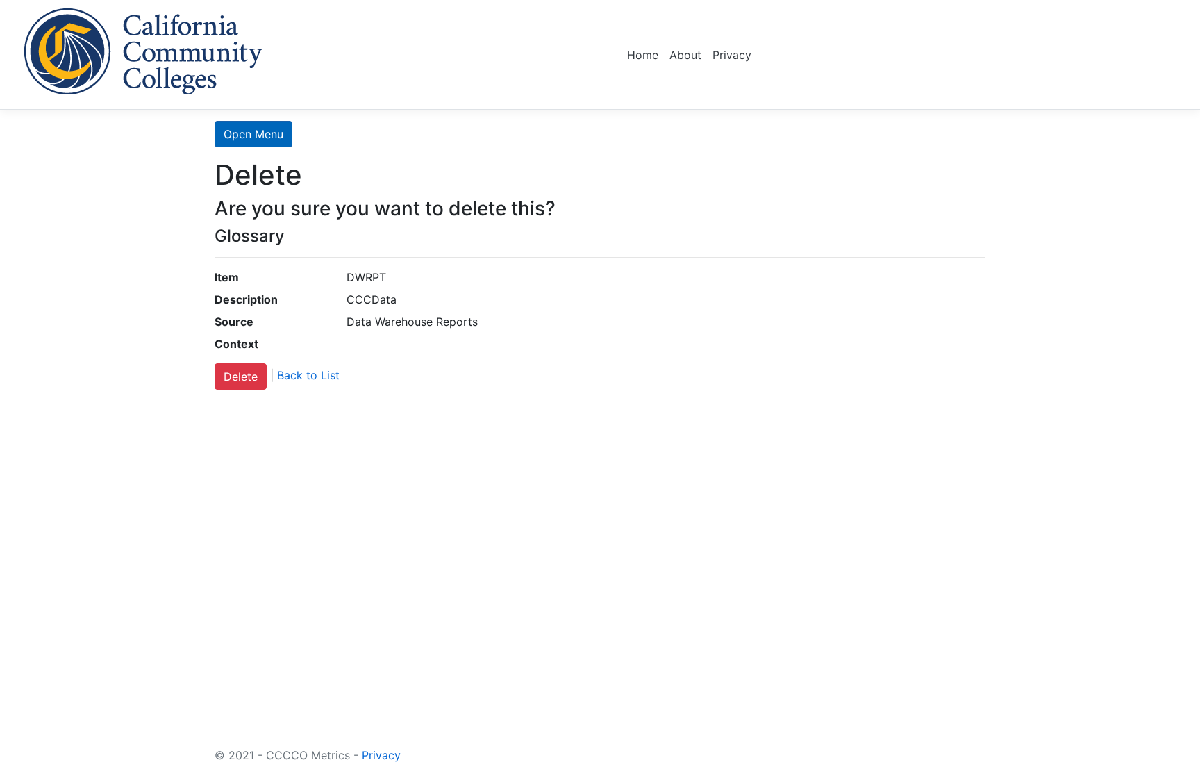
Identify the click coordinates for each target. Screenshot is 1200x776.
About (685, 55)
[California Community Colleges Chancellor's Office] (144, 49)
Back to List (308, 376)
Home (642, 55)
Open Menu (253, 134)
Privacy (731, 55)
